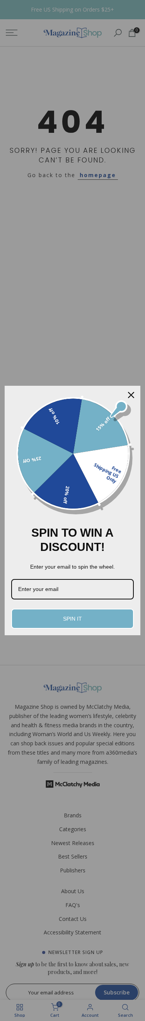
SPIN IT (72, 619)
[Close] (131, 395)
